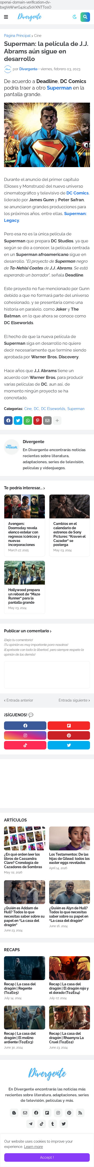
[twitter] (69, 745)
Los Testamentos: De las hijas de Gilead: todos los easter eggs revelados (69, 858)
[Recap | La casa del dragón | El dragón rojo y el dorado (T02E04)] (69, 968)
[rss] (80, 1113)
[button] (6, 17)
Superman (60, 88)
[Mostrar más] (57, 420)
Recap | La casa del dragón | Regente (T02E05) (20, 988)
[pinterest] (69, 735)
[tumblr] (52, 1124)
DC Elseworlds (53, 409)
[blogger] (14, 1113)
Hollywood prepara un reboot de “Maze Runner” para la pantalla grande (24, 596)
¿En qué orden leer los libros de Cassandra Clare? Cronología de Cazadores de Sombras (23, 860)
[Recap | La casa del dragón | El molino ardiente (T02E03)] (24, 1017)
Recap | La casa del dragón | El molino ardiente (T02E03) (20, 1038)
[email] (25, 1113)
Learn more (33, 1147)
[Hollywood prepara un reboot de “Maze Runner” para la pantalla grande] (24, 573)
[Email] (47, 420)
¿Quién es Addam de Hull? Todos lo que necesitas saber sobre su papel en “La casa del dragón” (24, 916)
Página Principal (17, 35)
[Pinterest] (37, 420)
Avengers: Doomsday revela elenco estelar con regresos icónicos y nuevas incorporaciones (24, 534)
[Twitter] (18, 420)
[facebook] (25, 725)
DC (36, 409)
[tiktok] (25, 745)
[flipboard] (69, 725)
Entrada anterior (20, 700)
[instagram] (25, 735)
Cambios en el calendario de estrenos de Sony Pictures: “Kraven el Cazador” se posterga (69, 534)
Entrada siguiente (73, 700)
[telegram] (30, 1124)
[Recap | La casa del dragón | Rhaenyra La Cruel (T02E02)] (69, 1017)
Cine (37, 35)
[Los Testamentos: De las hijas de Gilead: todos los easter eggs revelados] (69, 838)
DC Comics (77, 192)
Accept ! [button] (47, 1157)
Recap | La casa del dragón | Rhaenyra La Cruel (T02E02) (66, 1038)
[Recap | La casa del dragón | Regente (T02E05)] (24, 968)
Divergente (33, 441)
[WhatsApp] (28, 420)
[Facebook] (8, 420)
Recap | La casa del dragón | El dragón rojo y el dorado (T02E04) (69, 988)
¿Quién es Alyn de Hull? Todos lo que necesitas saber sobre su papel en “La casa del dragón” (68, 914)
